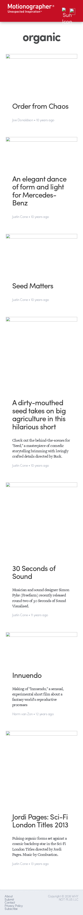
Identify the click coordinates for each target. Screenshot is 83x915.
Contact (10, 902)
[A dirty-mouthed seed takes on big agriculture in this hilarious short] (41, 354)
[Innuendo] (41, 648)
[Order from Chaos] (41, 74)
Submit (9, 899)
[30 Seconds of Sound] (41, 519)
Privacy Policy (14, 905)
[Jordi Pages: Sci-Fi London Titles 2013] (41, 768)
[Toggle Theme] (65, 11)
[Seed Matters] (41, 254)
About (8, 896)
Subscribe (11, 908)
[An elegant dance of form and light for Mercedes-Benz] (41, 152)
